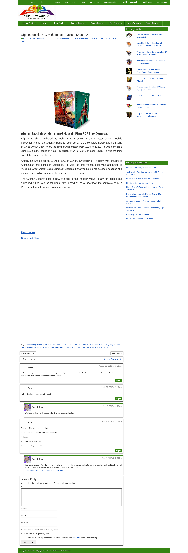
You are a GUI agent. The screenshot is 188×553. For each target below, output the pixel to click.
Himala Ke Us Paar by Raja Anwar (140, 183)
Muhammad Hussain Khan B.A (91, 38)
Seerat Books (152, 23)
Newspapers (162, 2)
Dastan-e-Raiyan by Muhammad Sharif (141, 168)
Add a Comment (112, 359)
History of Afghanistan (69, 38)
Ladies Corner (133, 23)
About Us (43, 2)
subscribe (76, 538)
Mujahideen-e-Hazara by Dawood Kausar (142, 179)
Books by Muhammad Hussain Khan (71, 345)
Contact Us (56, 2)
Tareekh (108, 38)
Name (24, 509)
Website (24, 523)
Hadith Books (147, 2)
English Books (77, 23)
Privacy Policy (70, 2)
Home (32, 2)
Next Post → (117, 353)
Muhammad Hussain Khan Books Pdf (70, 347)
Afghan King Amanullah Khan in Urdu (40, 345)
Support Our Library (111, 2)
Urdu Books (59, 23)
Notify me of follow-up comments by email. (41, 530)
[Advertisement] (107, 12)
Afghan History (29, 38)
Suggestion (94, 2)
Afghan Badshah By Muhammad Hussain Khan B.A (54, 35)
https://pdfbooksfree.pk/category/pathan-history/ (44, 470)
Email (24, 516)
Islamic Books (28, 23)
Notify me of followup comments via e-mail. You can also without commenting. (61, 538)
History (44, 23)
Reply (118, 380)
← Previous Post (28, 353)
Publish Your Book (130, 2)
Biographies (40, 38)
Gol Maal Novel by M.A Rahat (149, 96)
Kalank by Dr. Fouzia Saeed (137, 215)
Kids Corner (114, 23)
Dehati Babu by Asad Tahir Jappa (139, 219)
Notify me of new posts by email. (37, 534)
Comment (25, 487)
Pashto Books (96, 23)
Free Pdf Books (53, 38)
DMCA (83, 2)
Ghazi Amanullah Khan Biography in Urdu (103, 345)
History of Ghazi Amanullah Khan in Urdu (37, 347)
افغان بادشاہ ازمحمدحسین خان (98, 347)
